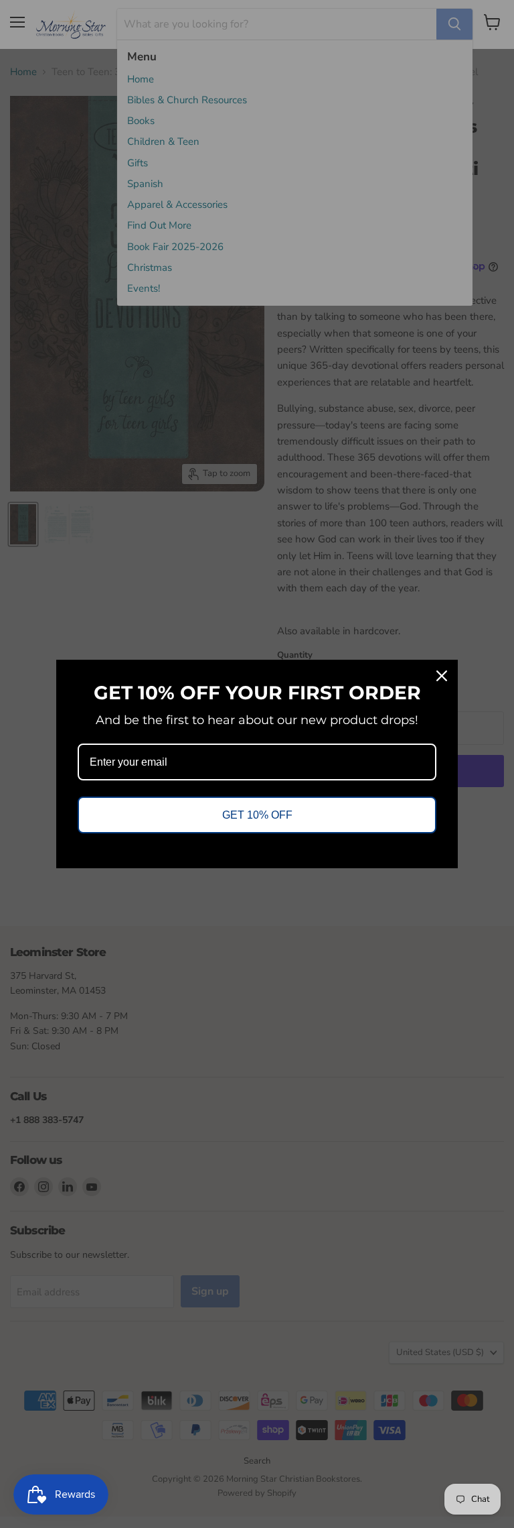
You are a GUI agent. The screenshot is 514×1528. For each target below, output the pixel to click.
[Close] (442, 676)
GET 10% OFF (257, 815)
